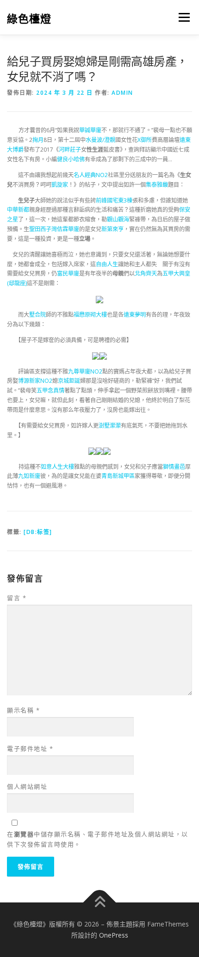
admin (122, 93)
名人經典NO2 (91, 175)
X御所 (144, 140)
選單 (181, 17)
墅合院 (37, 315)
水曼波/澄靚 (100, 140)
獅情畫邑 (174, 467)
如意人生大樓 (57, 467)
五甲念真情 (50, 390)
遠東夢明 (135, 315)
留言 (16, 598)
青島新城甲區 (118, 476)
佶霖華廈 (68, 229)
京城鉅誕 (69, 381)
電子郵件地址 (30, 748)
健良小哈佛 (71, 159)
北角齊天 (146, 273)
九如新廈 (29, 476)
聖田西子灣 (43, 229)
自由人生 (107, 264)
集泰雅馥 (157, 185)
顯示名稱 (23, 710)
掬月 (38, 140)
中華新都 (18, 210)
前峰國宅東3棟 (114, 200)
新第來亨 (112, 229)
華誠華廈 (90, 130)
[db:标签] (38, 532)
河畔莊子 (70, 149)
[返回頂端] (99, 902)
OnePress (113, 935)
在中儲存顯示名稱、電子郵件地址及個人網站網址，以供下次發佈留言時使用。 (97, 839)
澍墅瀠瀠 (110, 425)
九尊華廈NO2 (85, 371)
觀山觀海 (118, 219)
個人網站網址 (27, 786)
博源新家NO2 (35, 381)
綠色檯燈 (29, 18)
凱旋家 (59, 185)
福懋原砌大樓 (90, 315)
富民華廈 (68, 273)
